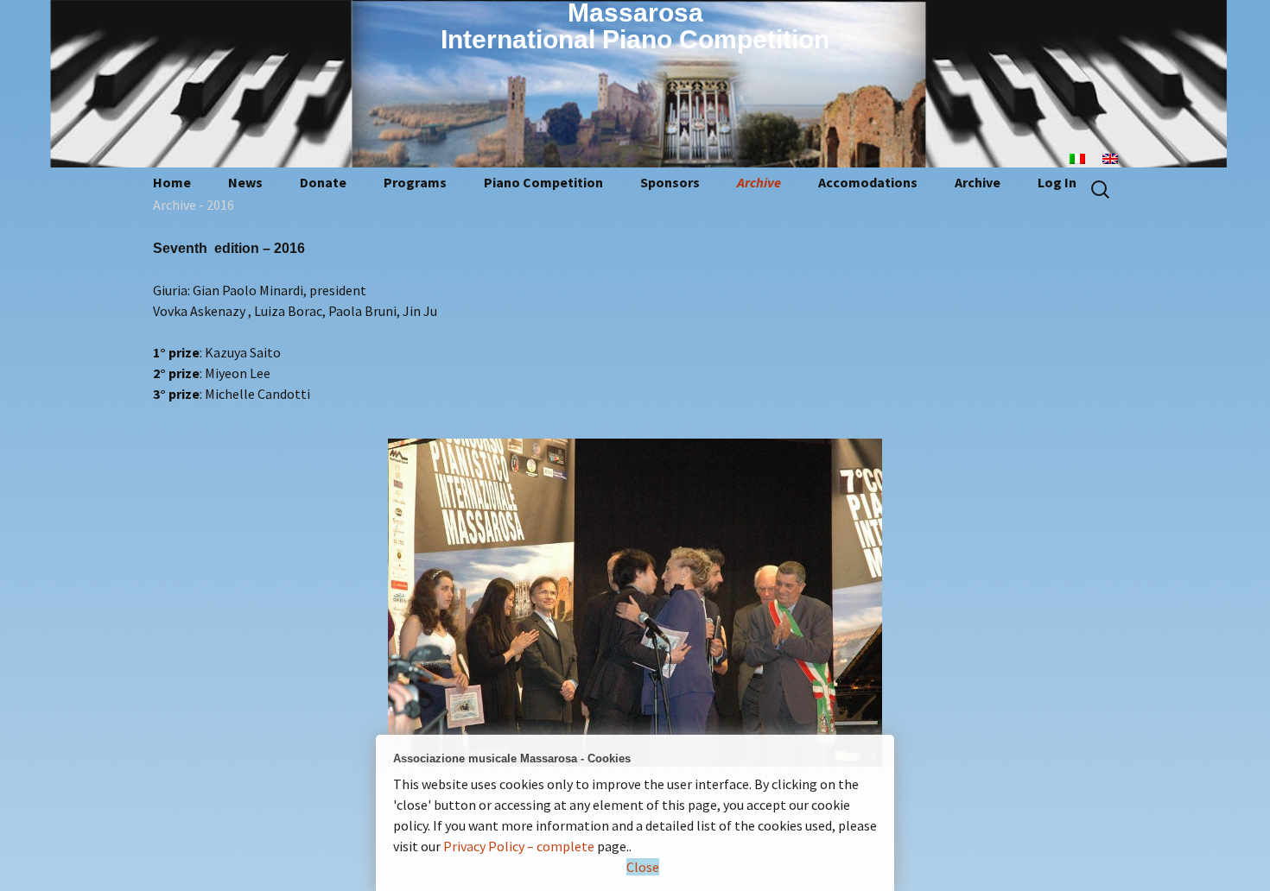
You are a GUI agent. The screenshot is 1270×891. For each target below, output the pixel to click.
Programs (415, 182)
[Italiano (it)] (1086, 157)
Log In (1057, 182)
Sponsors (670, 182)
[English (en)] (1118, 157)
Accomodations (868, 182)
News (245, 182)
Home (172, 182)
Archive (759, 182)
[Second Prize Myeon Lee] (635, 603)
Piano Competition (543, 182)
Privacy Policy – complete (518, 846)
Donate (323, 182)
